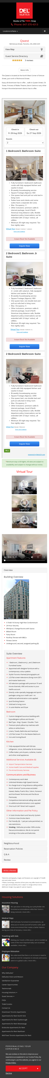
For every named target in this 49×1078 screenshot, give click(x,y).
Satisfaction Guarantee (10, 981)
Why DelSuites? (7, 973)
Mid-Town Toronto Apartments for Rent (16, 1035)
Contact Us (6, 1008)
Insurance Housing (10, 903)
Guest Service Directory (16, 56)
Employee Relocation (10, 951)
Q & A (6, 854)
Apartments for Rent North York (14, 1016)
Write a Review (10, 870)
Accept (23, 1068)
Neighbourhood (11, 843)
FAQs (4, 1000)
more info (26, 912)
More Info (24, 70)
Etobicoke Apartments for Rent (13, 1027)
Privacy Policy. (11, 1063)
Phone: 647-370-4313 (26, 24)
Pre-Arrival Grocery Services (19, 770)
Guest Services (7, 996)
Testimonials (6, 988)
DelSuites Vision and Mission (12, 977)
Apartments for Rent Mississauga (14, 1024)
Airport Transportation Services (20, 764)
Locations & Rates (10, 31)
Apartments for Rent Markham (13, 1031)
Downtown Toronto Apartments (14, 1012)
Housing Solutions (9, 992)
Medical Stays (7, 918)
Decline (9, 1073)
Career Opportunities (10, 984)
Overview (8, 570)
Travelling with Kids (10, 936)
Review (7, 859)
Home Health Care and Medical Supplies (24, 767)
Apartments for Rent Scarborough (14, 1020)
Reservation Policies (13, 848)
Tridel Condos (7, 1004)
